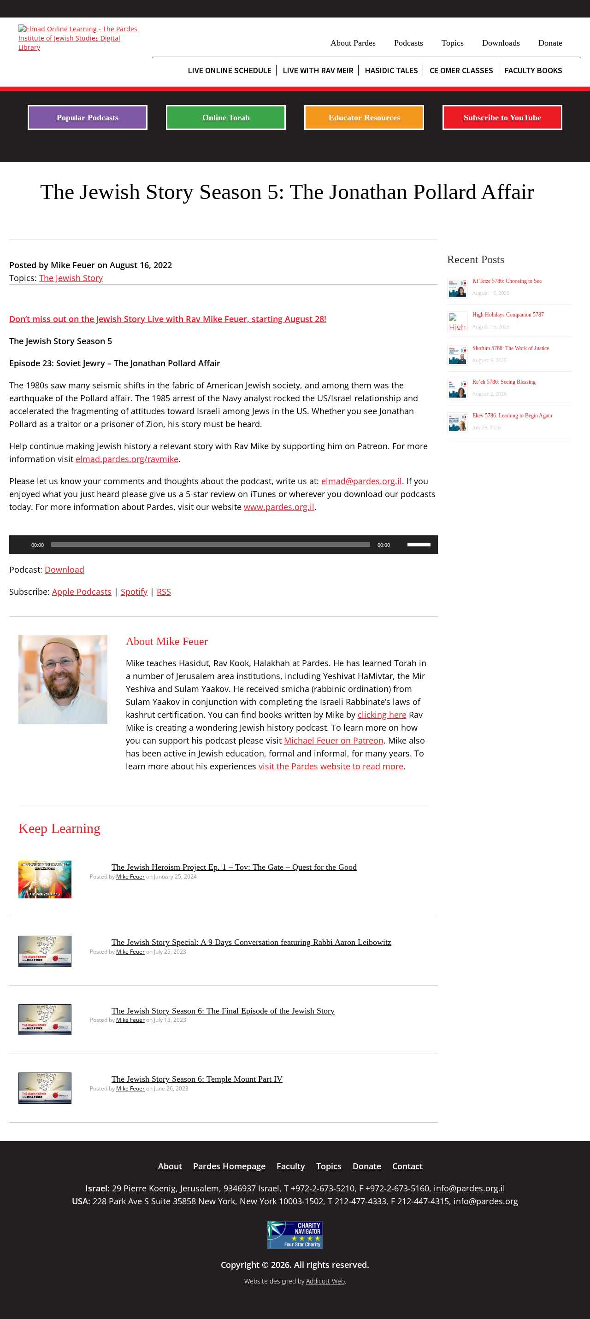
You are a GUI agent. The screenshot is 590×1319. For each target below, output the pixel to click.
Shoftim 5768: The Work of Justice (510, 348)
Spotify (134, 591)
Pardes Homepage (229, 1166)
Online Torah (226, 117)
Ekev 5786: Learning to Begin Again (512, 415)
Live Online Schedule (229, 70)
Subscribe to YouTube (502, 117)
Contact (407, 1166)
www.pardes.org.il (279, 506)
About (170, 1166)
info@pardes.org (486, 1201)
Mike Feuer (130, 876)
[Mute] (400, 544)
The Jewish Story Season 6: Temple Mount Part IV (197, 1079)
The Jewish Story (71, 277)
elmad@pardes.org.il (361, 481)
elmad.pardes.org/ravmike (127, 458)
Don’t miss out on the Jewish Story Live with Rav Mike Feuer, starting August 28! (167, 318)
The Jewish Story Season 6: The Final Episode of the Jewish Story (223, 1010)
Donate (550, 42)
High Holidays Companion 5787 (508, 314)
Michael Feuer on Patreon (334, 740)
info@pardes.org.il (469, 1188)
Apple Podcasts (82, 591)
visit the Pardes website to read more (331, 766)
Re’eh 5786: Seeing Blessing (504, 382)
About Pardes (353, 42)
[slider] (420, 543)
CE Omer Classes (461, 70)
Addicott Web (325, 1281)
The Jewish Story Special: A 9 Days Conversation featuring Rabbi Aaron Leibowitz (251, 942)
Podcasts (408, 42)
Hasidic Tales (391, 70)
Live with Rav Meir (318, 70)
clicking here (382, 714)
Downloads (501, 42)
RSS (164, 591)
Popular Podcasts (87, 117)
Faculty (291, 1166)
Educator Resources (364, 117)
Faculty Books (533, 70)
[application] (223, 544)
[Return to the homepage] (80, 38)
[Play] (21, 544)
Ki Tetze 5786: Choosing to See (507, 281)
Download (64, 569)
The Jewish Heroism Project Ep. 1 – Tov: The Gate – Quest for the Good (234, 867)
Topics (453, 42)
